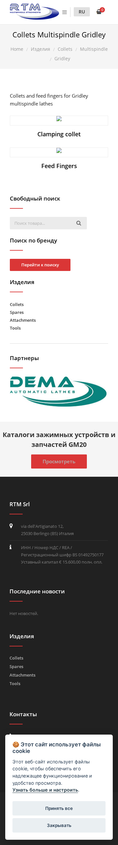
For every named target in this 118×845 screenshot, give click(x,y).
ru (82, 12)
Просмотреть (59, 461)
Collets (17, 304)
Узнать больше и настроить (45, 790)
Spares (17, 312)
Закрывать (59, 825)
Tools (15, 328)
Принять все (59, 808)
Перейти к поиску (40, 265)
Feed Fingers (59, 166)
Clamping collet (59, 134)
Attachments (23, 320)
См (62, 120)
